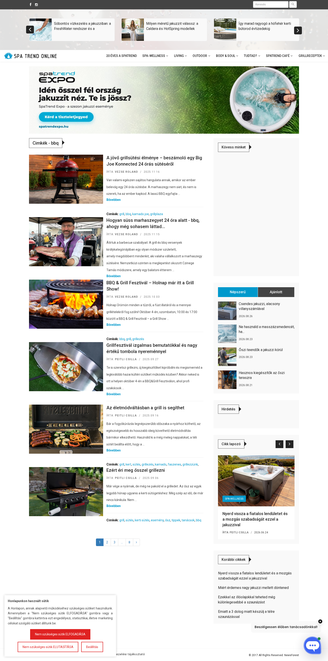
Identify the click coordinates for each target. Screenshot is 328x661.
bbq (128, 214)
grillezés (138, 339)
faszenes (174, 464)
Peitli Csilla (126, 359)
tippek (176, 520)
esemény (157, 520)
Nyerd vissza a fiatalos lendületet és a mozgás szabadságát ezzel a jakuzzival (255, 519)
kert (128, 464)
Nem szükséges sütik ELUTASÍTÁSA (48, 647)
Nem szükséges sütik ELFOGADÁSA (60, 634)
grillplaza (156, 214)
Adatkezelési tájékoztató (126, 654)
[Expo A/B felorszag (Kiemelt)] (164, 100)
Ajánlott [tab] (276, 292)
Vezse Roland (126, 171)
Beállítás (92, 647)
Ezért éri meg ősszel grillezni (135, 470)
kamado (160, 464)
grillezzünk (190, 464)
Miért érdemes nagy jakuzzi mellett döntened (253, 588)
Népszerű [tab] (238, 292)
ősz (167, 520)
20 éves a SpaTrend (121, 56)
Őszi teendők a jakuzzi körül (261, 350)
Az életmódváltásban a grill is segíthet (145, 407)
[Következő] (136, 542)
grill (121, 214)
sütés (136, 464)
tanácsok (188, 520)
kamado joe (140, 214)
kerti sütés (142, 520)
